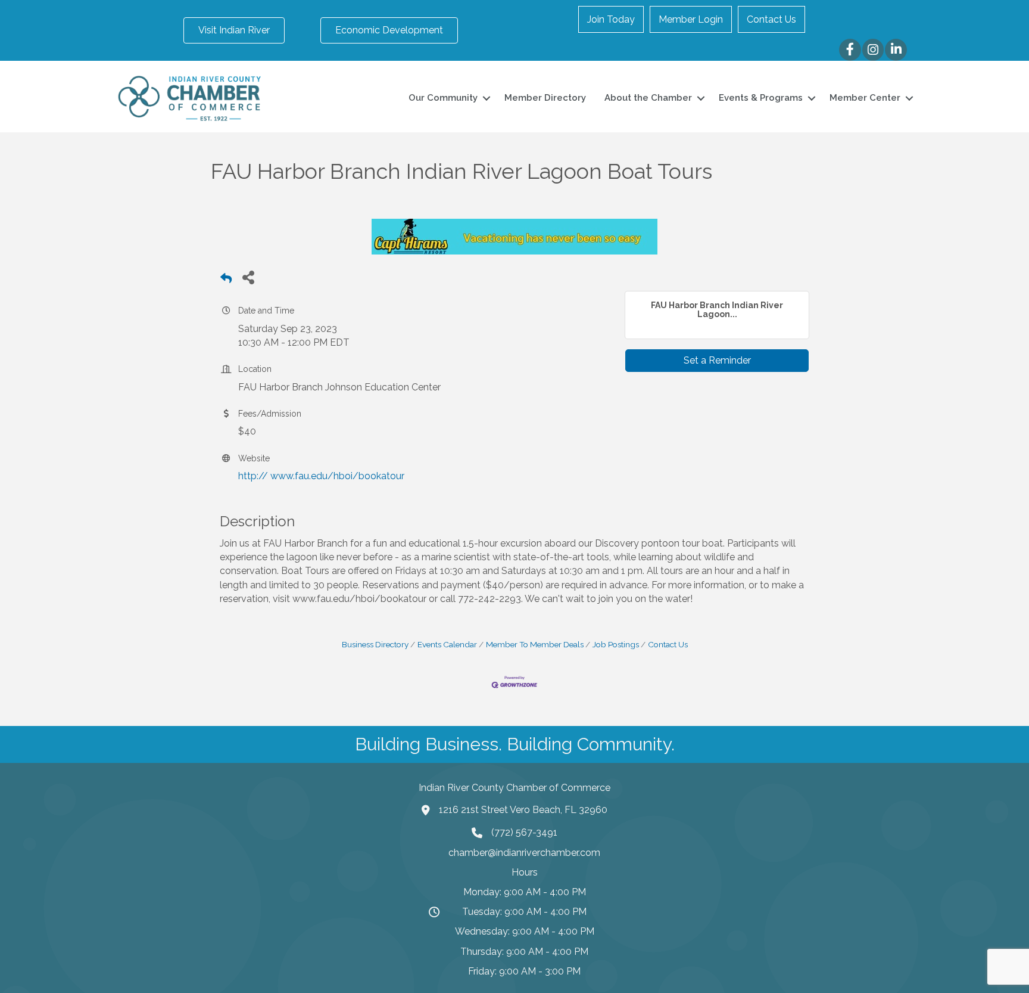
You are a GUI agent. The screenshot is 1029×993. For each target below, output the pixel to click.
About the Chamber (648, 97)
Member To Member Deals (535, 644)
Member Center (865, 97)
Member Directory (545, 97)
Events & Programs (761, 97)
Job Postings (616, 644)
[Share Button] (248, 276)
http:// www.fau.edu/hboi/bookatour (321, 476)
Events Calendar (447, 644)
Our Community (443, 97)
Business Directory (375, 644)
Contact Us (771, 19)
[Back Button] (226, 280)
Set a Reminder (717, 360)
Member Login (691, 19)
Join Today (611, 19)
